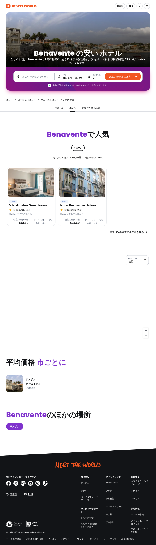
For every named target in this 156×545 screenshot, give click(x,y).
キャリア (135, 498)
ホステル (85, 482)
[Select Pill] (139, 6)
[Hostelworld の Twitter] (15, 483)
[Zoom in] (145, 330)
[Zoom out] (145, 335)
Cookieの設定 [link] (128, 539)
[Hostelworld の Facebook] (8, 483)
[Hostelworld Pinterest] (37, 483)
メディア (135, 490)
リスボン (15, 426)
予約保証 (110, 498)
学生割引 (110, 522)
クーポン (52, 539)
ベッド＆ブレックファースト (89, 498)
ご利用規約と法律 (34, 539)
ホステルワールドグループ (139, 482)
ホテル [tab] (72, 107)
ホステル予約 (137, 514)
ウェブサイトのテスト (88, 539)
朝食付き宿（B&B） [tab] (91, 107)
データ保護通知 (13, 539)
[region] (78, 297)
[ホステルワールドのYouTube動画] (30, 483)
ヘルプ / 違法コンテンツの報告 (89, 525)
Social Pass (112, 482)
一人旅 (109, 514)
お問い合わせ (87, 517)
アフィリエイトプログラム (139, 522)
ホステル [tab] (59, 107)
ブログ (109, 490)
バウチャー (67, 539)
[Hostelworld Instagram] (23, 483)
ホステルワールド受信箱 (139, 530)
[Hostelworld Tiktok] (45, 483)
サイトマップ (109, 539)
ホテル (13, 201)
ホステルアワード (114, 506)
